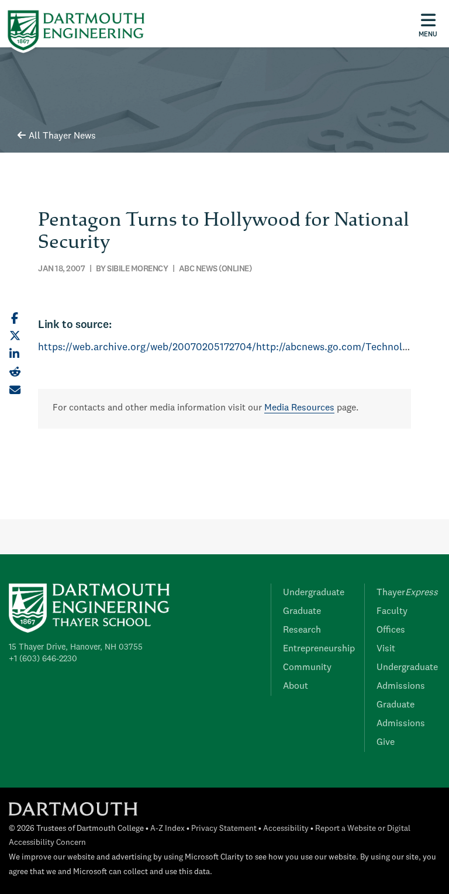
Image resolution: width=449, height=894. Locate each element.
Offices (391, 630)
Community (307, 667)
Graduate (302, 611)
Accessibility (286, 829)
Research (302, 630)
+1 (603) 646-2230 (43, 659)
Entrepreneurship (319, 649)
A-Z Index (167, 829)
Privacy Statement (224, 829)
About (295, 686)
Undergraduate (313, 593)
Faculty (392, 611)
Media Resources (299, 408)
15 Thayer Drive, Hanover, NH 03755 (76, 647)
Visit (386, 649)
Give (386, 742)
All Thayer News (62, 136)
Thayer (407, 593)
